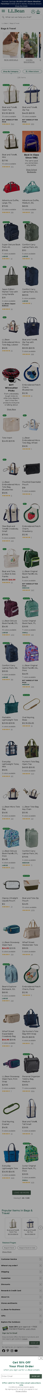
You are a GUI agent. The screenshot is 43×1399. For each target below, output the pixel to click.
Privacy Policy (21, 1391)
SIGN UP (36, 1376)
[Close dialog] (40, 1358)
